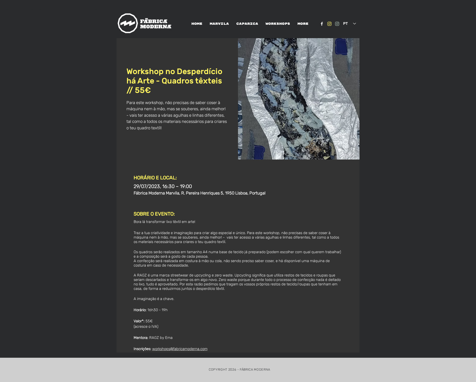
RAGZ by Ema (161, 337)
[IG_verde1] (337, 23)
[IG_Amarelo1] (329, 23)
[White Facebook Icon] (321, 23)
